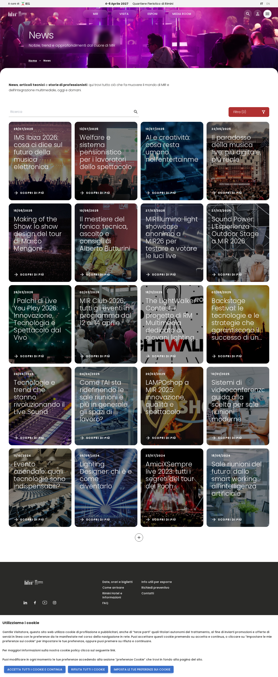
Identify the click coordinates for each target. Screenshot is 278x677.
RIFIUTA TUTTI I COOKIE (88, 669)
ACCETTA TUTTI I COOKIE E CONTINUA (34, 669)
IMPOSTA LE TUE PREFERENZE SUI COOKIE (142, 669)
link (112, 650)
